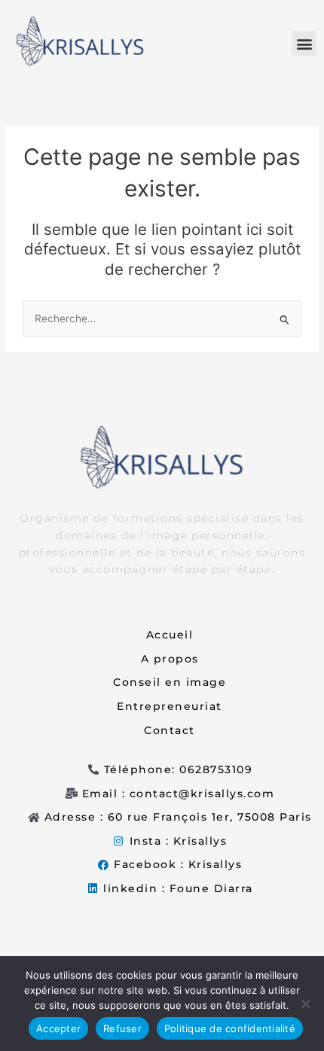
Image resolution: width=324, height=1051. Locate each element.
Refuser (122, 1028)
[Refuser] (305, 1003)
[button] (304, 43)
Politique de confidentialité (229, 1028)
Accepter (58, 1028)
